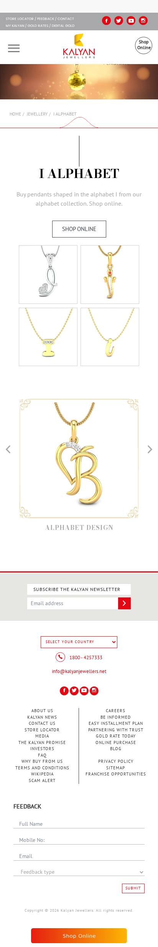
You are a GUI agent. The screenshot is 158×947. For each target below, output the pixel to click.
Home (15, 114)
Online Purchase (115, 742)
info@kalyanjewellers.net (79, 671)
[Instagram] (143, 20)
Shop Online (144, 44)
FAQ (42, 755)
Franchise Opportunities (116, 774)
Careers (115, 710)
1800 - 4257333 (85, 658)
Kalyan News (42, 717)
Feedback (45, 19)
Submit (133, 888)
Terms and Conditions (42, 768)
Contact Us (42, 723)
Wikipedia (42, 774)
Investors (42, 748)
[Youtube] (131, 20)
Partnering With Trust (115, 730)
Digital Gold (63, 26)
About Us (42, 710)
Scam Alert (42, 780)
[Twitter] (118, 20)
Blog (116, 748)
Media (42, 736)
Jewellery (37, 114)
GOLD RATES (38, 26)
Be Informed (115, 717)
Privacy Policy (115, 761)
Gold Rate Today (116, 736)
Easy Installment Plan (116, 723)
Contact (66, 19)
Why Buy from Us (42, 761)
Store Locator (42, 730)
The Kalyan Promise (42, 742)
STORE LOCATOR (20, 19)
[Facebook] (106, 20)
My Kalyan (15, 26)
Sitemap (115, 768)
